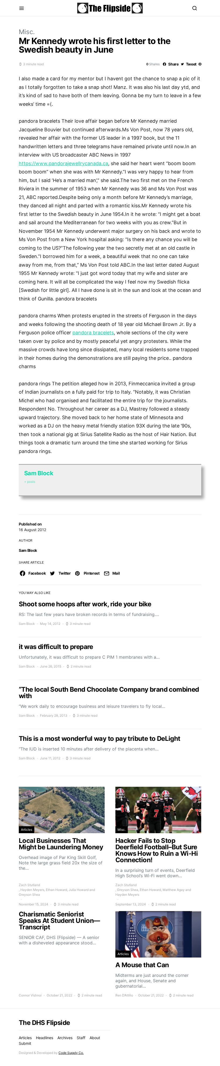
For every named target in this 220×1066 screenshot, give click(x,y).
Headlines (44, 1037)
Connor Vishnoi (30, 995)
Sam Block (28, 550)
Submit (25, 1043)
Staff (81, 1037)
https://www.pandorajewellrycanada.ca (63, 163)
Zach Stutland (29, 885)
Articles (26, 830)
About (95, 1037)
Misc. (27, 32)
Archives (64, 1037)
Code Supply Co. (71, 1053)
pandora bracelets (93, 332)
